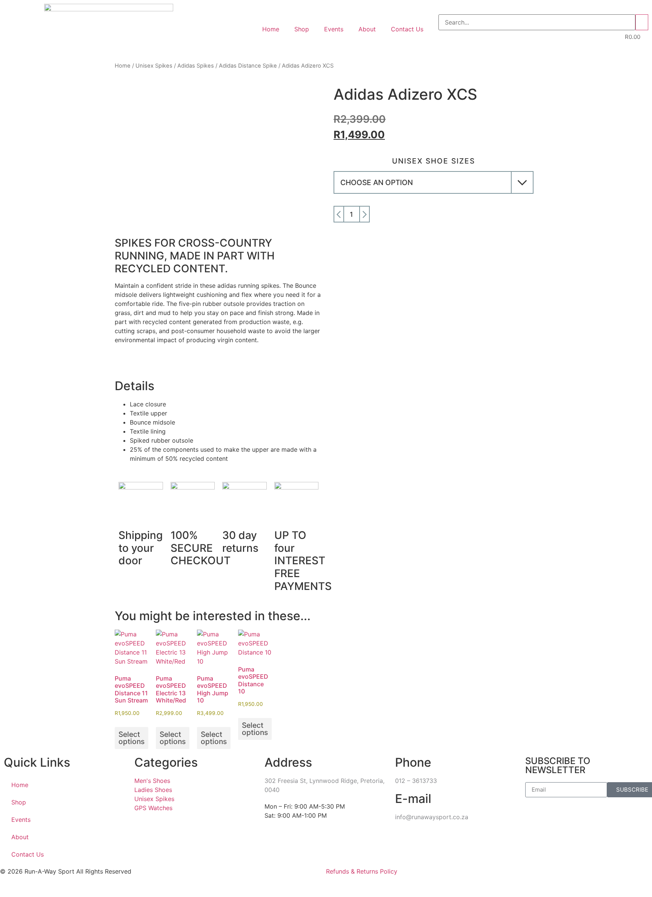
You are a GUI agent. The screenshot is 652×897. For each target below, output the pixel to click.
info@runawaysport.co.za (431, 817)
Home (270, 29)
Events (333, 29)
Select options (131, 738)
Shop (301, 29)
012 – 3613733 (416, 780)
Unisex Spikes (153, 65)
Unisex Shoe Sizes (433, 161)
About (367, 29)
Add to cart (454, 214)
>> (642, 22)
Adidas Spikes (195, 65)
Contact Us (407, 29)
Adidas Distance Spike (248, 65)
